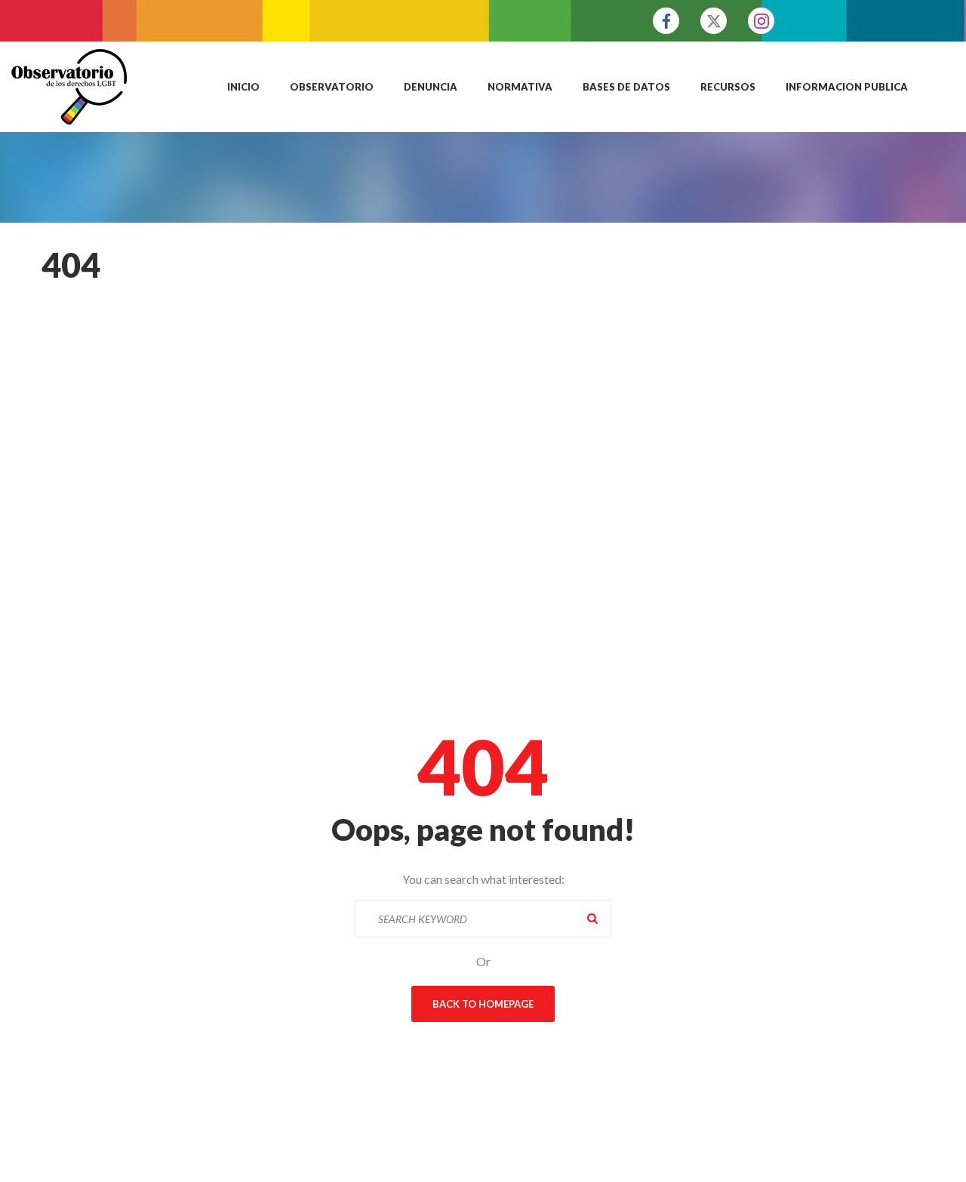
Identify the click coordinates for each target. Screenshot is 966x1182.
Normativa (520, 87)
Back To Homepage (483, 1004)
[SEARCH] (592, 918)
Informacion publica (847, 87)
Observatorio (332, 87)
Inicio (243, 87)
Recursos (727, 87)
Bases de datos (626, 87)
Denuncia (430, 87)
